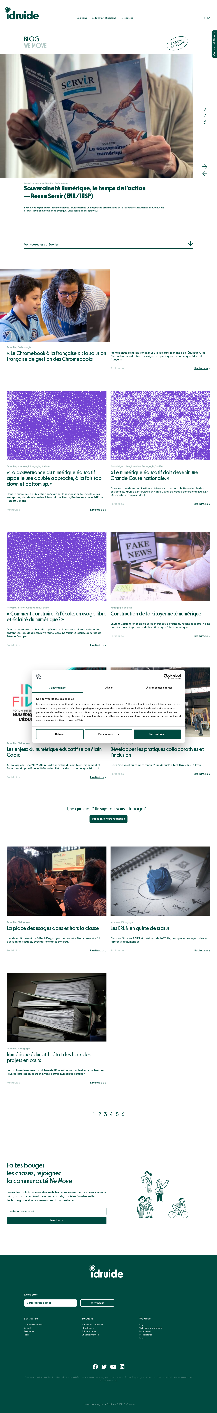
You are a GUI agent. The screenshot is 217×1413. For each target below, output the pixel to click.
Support (142, 1338)
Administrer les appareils (92, 1325)
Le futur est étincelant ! (34, 1325)
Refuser (59, 734)
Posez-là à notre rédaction (108, 819)
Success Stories (145, 1335)
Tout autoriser (157, 734)
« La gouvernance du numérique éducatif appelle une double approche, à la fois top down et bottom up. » (54, 478)
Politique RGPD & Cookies (121, 1404)
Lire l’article (201, 368)
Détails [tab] (108, 687)
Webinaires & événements (150, 1328)
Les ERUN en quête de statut (140, 928)
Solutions (82, 18)
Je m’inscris (56, 1220)
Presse (26, 1335)
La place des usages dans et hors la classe (53, 928)
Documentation (146, 1332)
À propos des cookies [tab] (159, 687)
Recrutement (30, 1332)
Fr (204, 18)
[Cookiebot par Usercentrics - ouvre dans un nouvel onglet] (166, 676)
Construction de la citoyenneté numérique (156, 614)
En (208, 18)
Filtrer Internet (88, 1328)
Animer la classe (89, 1332)
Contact (27, 1328)
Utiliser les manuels (90, 1335)
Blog (35, 42)
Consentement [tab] (57, 687)
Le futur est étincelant (104, 18)
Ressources (127, 18)
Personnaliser (106, 734)
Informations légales (93, 1404)
